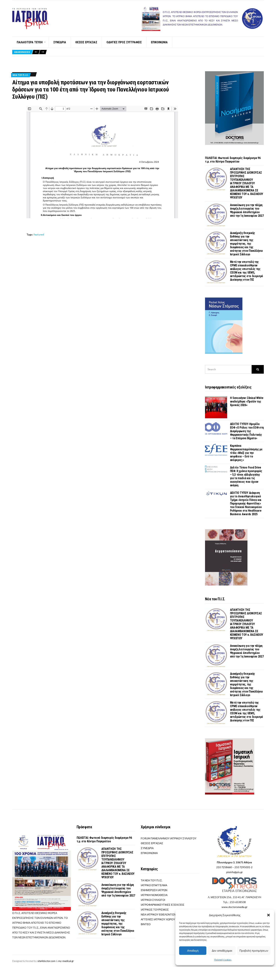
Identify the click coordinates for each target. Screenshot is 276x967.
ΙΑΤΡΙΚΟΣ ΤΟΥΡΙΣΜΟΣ (155, 909)
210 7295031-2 (244, 867)
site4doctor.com (46, 961)
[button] (268, 915)
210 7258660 (224, 867)
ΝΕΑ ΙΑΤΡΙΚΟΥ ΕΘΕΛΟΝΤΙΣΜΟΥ (160, 914)
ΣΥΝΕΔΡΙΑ (59, 42)
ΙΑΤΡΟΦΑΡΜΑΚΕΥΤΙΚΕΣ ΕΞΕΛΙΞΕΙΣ (162, 904)
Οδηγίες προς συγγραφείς (124, 42)
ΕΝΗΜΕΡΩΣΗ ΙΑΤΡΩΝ (154, 890)
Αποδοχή (192, 950)
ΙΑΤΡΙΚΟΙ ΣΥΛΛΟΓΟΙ (153, 899)
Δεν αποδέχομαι (222, 950)
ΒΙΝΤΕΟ (146, 924)
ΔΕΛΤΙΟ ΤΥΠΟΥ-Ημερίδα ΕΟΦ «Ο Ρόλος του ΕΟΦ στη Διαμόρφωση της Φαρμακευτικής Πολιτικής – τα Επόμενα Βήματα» (247, 431)
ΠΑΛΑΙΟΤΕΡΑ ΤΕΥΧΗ (30, 42)
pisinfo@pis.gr (234, 872)
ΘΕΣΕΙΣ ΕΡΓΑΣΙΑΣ (86, 42)
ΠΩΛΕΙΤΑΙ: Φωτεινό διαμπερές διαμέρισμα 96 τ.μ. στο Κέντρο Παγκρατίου (232, 159)
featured (39, 234)
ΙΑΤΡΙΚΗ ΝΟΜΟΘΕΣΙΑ (154, 895)
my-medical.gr (66, 961)
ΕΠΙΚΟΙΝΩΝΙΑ (159, 42)
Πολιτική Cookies (223, 959)
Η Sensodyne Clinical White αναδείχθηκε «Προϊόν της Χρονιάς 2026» (246, 401)
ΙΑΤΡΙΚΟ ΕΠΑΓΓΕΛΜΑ (154, 885)
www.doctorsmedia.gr (234, 907)
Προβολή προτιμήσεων (253, 950)
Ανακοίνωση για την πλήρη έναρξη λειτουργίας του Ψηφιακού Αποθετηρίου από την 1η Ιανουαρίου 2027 (247, 210)
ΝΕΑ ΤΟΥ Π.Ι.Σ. (21, 75)
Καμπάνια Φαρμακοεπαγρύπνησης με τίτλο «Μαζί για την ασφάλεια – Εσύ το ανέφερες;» (246, 453)
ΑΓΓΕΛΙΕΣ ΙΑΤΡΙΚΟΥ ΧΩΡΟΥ (158, 919)
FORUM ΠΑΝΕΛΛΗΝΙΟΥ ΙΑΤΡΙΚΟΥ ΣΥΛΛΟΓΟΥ (168, 838)
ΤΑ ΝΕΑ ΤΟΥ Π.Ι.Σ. (151, 880)
